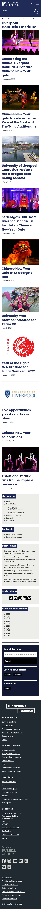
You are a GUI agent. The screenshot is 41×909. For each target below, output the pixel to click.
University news (8, 19)
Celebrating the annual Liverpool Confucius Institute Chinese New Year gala (17, 67)
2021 (8, 626)
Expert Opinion (11, 504)
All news (8, 674)
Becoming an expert (13, 516)
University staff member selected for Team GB (19, 320)
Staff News (10, 520)
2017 (8, 636)
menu (36, 11)
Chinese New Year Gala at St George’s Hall (17, 273)
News (4, 11)
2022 (8, 623)
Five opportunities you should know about (16, 414)
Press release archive (14, 537)
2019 (8, 631)
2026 (8, 614)
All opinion (17, 674)
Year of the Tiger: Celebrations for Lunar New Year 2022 (18, 367)
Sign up (7, 688)
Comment (13, 507)
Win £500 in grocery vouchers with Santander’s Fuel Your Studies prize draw (18, 573)
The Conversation (16, 510)
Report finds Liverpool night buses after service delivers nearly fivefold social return (19, 559)
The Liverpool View (17, 512)
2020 (8, 628)
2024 (8, 619)
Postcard (9, 518)
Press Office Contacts (14, 534)
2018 (8, 633)
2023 (8, 621)
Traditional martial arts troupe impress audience (17, 480)
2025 (8, 616)
